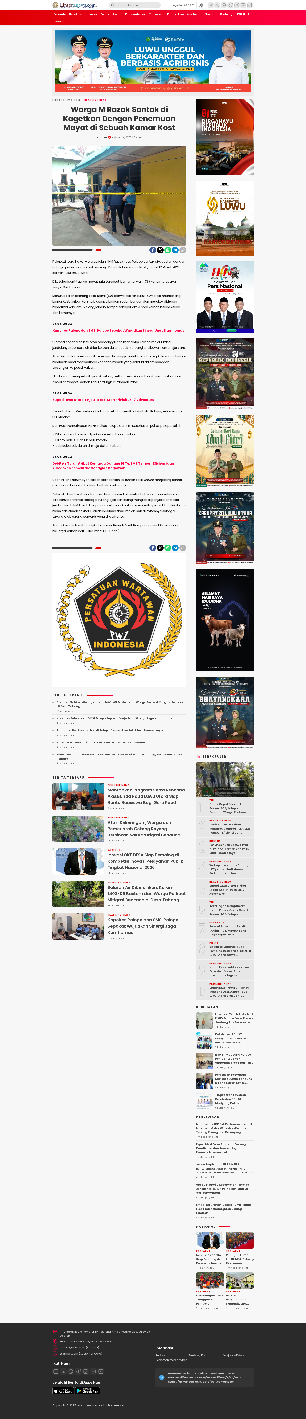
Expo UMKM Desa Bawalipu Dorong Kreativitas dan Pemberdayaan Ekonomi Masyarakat (221, 1148)
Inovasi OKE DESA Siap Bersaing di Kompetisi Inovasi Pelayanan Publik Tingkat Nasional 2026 (145, 861)
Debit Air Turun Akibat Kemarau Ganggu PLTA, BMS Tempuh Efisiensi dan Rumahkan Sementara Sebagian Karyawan (113, 465)
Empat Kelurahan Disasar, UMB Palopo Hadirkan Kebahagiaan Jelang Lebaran (224, 1209)
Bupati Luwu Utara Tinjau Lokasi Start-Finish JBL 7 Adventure (103, 400)
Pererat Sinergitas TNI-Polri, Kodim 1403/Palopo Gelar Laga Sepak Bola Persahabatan (229, 932)
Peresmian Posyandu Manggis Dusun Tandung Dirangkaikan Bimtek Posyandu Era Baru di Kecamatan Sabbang (233, 1083)
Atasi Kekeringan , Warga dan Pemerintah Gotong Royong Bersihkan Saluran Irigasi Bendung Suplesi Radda (144, 832)
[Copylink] (182, 250)
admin (102, 137)
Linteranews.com (66, 100)
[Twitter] (160, 250)
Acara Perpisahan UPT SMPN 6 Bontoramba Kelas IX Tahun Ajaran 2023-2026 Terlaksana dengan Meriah (224, 1168)
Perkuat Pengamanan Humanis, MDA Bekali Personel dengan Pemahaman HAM (239, 1306)
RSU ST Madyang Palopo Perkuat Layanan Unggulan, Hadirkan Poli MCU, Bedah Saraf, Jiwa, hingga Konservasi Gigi (233, 1063)
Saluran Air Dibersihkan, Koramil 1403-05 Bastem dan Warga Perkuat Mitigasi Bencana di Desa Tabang (120, 704)
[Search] (113, 5)
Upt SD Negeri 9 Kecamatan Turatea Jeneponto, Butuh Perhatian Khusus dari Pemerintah (222, 1189)
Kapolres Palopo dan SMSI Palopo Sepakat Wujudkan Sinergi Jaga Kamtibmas (118, 330)
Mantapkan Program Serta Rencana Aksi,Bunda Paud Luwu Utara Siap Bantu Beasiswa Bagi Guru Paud (146, 796)
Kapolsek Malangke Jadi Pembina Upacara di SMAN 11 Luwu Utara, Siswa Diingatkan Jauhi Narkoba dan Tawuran (230, 955)
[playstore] (87, 1393)
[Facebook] (152, 250)
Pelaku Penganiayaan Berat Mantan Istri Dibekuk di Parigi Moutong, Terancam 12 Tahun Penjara (121, 757)
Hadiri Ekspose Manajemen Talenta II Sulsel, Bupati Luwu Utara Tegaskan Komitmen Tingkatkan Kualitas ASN (229, 975)
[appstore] (63, 1393)
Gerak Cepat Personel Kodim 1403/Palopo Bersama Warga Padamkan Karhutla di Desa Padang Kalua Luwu (229, 812)
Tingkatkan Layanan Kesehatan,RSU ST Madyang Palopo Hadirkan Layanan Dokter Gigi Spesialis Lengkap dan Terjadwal (234, 1105)
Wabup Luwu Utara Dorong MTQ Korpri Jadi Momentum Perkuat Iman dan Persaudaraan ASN (229, 871)
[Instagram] (85, 1371)
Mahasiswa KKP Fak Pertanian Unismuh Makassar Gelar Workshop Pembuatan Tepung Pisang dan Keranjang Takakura (224, 1130)
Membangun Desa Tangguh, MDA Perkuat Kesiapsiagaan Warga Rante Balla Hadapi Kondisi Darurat (209, 1308)
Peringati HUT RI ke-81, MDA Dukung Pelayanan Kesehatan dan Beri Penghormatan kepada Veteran (240, 1265)
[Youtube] (93, 1371)
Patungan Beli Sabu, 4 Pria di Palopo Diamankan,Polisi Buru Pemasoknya (110, 730)
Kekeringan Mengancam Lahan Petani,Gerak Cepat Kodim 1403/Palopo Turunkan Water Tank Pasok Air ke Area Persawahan (230, 914)
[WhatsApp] (167, 250)
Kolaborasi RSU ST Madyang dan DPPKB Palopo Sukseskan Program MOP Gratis (230, 1040)
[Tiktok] (100, 1371)
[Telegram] (175, 250)
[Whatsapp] (70, 1371)
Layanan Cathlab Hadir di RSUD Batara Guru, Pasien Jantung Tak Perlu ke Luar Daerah (234, 1020)
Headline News (95, 100)
